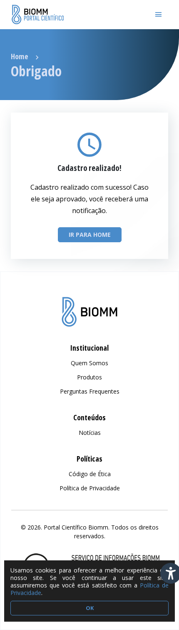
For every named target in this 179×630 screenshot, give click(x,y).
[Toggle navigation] (158, 14)
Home (19, 56)
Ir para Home (90, 234)
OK (90, 608)
